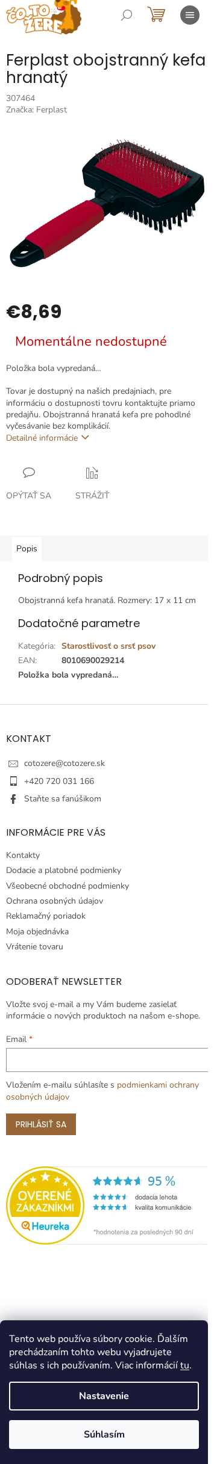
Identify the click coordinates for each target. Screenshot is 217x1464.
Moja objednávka (37, 931)
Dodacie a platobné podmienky (63, 870)
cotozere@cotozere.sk (64, 763)
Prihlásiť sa (41, 1124)
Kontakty (23, 855)
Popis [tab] (26, 548)
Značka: (36, 109)
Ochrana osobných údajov (54, 901)
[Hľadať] (127, 15)
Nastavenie (104, 1396)
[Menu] (190, 15)
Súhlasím (104, 1434)
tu (184, 1365)
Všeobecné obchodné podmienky (67, 886)
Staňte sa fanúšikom (62, 798)
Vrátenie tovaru (34, 946)
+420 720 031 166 (59, 781)
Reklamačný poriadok (46, 916)
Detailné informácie (42, 438)
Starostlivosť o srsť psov (108, 646)
